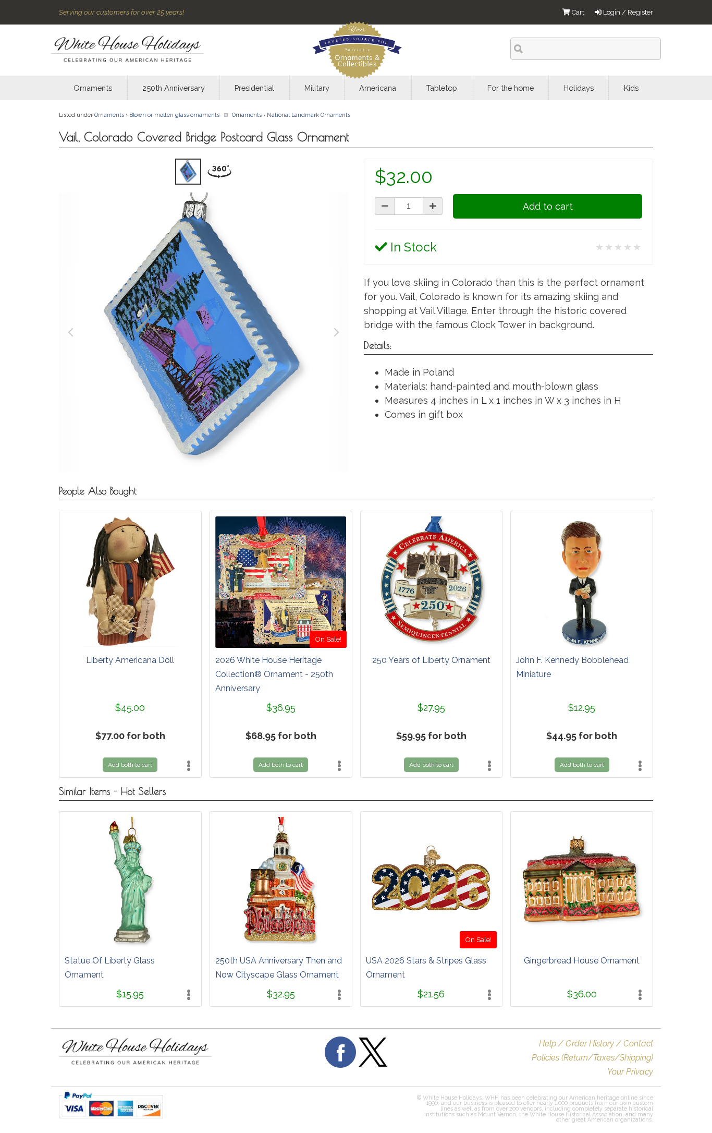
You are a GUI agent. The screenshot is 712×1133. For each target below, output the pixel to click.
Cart (577, 12)
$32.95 (281, 994)
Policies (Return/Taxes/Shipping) (592, 1058)
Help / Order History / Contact (596, 1043)
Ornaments (109, 115)
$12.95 (581, 707)
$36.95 (281, 707)
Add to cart (548, 206)
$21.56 (431, 994)
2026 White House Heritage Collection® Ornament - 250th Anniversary (274, 674)
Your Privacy (630, 1072)
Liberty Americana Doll (130, 660)
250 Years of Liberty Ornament (431, 660)
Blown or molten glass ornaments (174, 115)
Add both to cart (130, 764)
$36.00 (582, 994)
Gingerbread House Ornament (582, 961)
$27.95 (431, 707)
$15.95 (130, 994)
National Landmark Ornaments (308, 115)
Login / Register (627, 12)
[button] (339, 1110)
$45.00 (130, 707)
